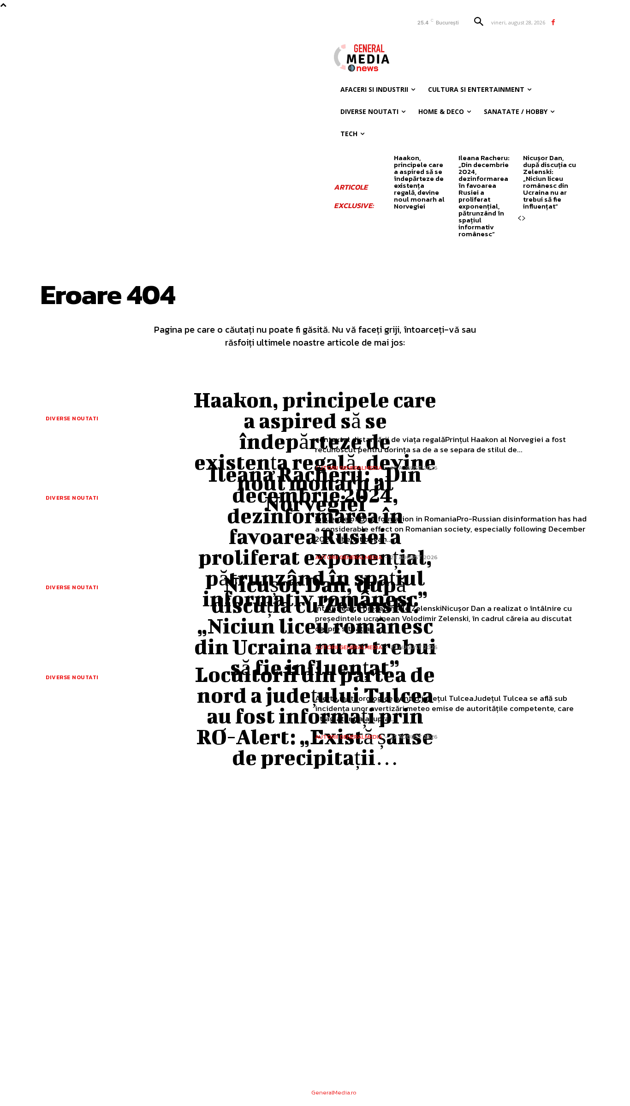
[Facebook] (553, 22)
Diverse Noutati (72, 418)
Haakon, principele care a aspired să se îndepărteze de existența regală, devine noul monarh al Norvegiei (419, 181)
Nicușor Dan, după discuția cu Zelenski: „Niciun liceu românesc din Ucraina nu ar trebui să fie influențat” (549, 181)
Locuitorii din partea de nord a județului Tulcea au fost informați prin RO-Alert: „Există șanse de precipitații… (315, 715)
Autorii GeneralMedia (348, 557)
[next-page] (524, 218)
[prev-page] (519, 218)
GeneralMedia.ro (334, 1092)
